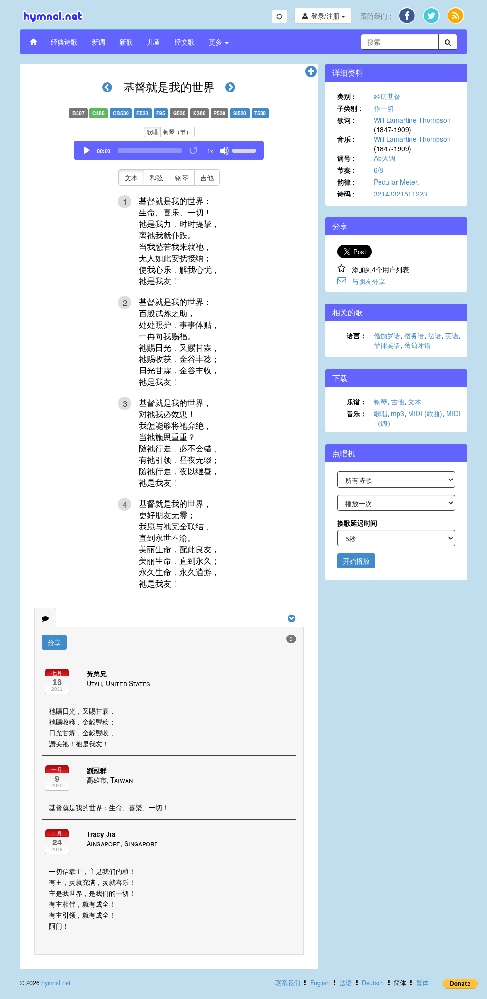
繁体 (422, 983)
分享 (54, 642)
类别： (347, 96)
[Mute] (224, 151)
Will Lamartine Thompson (412, 120)
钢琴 (181, 177)
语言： (357, 335)
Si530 (239, 113)
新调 (98, 42)
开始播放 (356, 561)
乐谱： (357, 401)
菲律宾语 (387, 345)
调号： (347, 158)
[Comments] (45, 618)
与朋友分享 (368, 281)
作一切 (384, 108)
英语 (451, 335)
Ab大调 (384, 158)
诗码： (347, 193)
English (320, 983)
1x (210, 151)
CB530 (121, 113)
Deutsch (373, 983)
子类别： (350, 108)
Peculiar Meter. (396, 181)
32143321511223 (400, 193)
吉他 (207, 177)
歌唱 (152, 131)
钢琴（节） (177, 131)
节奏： (347, 170)
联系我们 (287, 983)
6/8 (378, 170)
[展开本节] (311, 71)
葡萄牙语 (417, 345)
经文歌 (185, 42)
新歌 (126, 42)
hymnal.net (56, 983)
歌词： (347, 120)
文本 (131, 177)
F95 (160, 113)
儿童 (153, 42)
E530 (142, 113)
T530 (260, 113)
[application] (169, 150)
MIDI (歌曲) (425, 413)
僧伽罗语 (387, 335)
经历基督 (387, 96)
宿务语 (414, 335)
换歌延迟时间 (357, 523)
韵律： (347, 181)
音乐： (347, 139)
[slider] (245, 149)
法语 (434, 335)
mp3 (397, 413)
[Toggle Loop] (194, 151)
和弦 (156, 177)
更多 (216, 42)
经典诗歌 (64, 42)
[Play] (86, 151)
